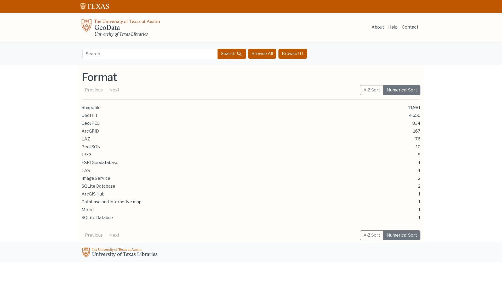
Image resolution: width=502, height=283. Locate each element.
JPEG (87, 154)
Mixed (88, 209)
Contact (410, 27)
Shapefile (91, 107)
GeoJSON (91, 146)
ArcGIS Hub (93, 194)
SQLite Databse (97, 217)
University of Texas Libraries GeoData (121, 29)
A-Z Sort (371, 90)
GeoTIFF (90, 115)
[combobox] (150, 54)
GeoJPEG (91, 123)
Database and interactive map (111, 201)
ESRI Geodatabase (100, 162)
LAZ (86, 139)
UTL (121, 253)
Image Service (96, 178)
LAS (86, 170)
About (378, 27)
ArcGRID (90, 131)
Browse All (262, 53)
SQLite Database (98, 186)
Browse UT (293, 53)
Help (393, 27)
